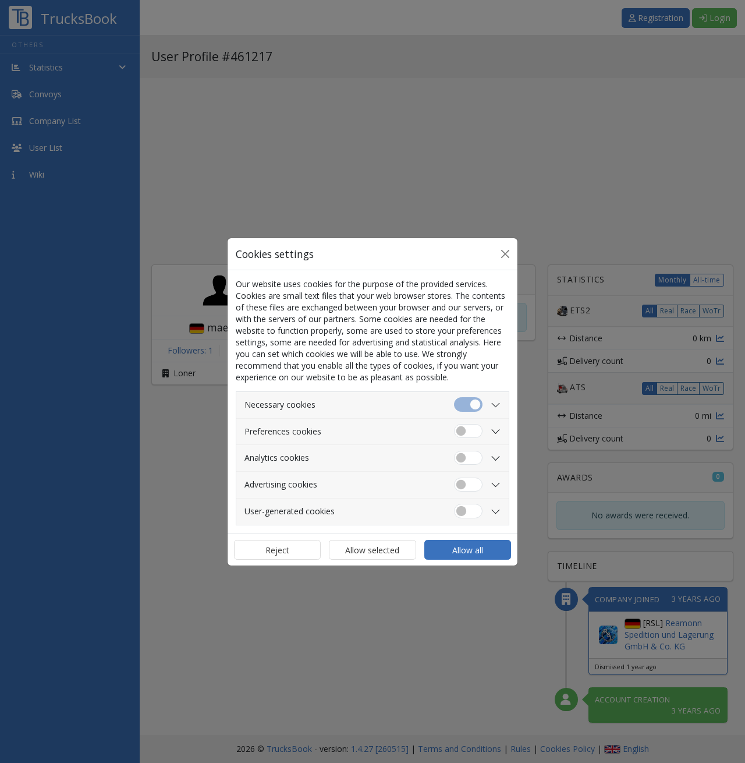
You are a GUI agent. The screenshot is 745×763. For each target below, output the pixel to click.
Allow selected (372, 550)
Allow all (467, 550)
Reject (277, 550)
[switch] (468, 431)
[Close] (505, 254)
